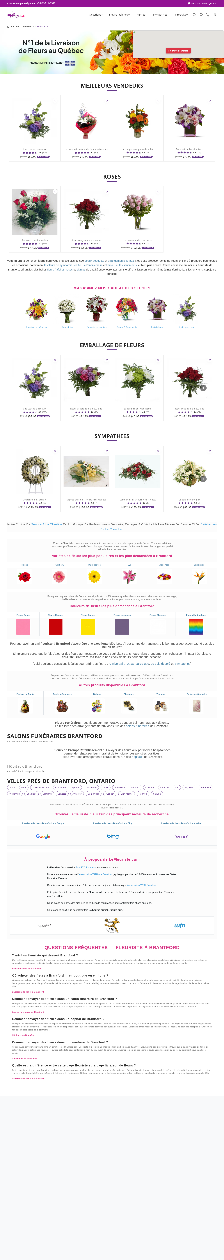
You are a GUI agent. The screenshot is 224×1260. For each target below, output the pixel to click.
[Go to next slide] (203, 388)
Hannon (143, 793)
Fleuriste (28, 26)
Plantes (140, 14)
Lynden (76, 787)
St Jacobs (189, 787)
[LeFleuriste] (16, 14)
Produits (180, 14)
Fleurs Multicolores (196, 615)
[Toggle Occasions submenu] (102, 15)
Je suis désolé (160, 663)
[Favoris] (201, 15)
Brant (12, 787)
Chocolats (129, 694)
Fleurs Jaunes (88, 615)
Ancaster (77, 793)
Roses (24, 565)
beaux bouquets (94, 260)
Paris (23, 787)
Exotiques (199, 565)
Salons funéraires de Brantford (28, 1012)
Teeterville (205, 787)
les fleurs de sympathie (58, 265)
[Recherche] (194, 15)
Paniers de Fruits (25, 694)
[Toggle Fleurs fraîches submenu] (129, 15)
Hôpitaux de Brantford (23, 1035)
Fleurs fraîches (118, 14)
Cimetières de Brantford (24, 1058)
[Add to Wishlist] (55, 100)
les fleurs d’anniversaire (88, 265)
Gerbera (59, 565)
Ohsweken (91, 787)
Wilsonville (14, 793)
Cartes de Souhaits (197, 694)
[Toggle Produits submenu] (187, 15)
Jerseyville (120, 787)
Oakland (149, 787)
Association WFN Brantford (142, 885)
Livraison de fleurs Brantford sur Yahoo (181, 823)
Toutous (160, 694)
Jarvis (105, 787)
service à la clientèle (47, 524)
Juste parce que (138, 663)
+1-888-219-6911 (46, 3)
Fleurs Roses (23, 615)
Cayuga (157, 793)
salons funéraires (138, 726)
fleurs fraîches (55, 269)
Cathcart (164, 787)
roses (69, 269)
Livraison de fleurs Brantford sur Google (43, 823)
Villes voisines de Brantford (26, 968)
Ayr (177, 787)
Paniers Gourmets (62, 694)
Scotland (47, 793)
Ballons (97, 694)
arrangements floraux (121, 260)
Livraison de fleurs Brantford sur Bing (113, 823)
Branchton (60, 787)
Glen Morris (127, 793)
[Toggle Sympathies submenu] (168, 15)
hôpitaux (138, 756)
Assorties (164, 565)
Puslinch (110, 793)
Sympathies (160, 14)
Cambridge (93, 793)
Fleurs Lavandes (122, 615)
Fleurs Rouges (55, 615)
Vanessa (62, 793)
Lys (129, 565)
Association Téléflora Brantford (96, 874)
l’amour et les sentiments (121, 265)
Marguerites (94, 565)
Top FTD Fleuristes (86, 867)
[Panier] (208, 15)
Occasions (95, 14)
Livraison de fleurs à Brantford (28, 992)
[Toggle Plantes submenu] (146, 15)
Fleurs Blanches (157, 615)
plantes (80, 269)
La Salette (32, 793)
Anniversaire (117, 663)
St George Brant (41, 787)
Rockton (135, 787)
